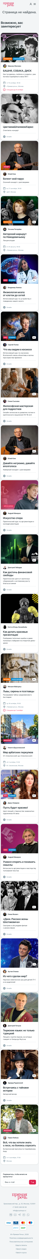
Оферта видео (21, 1249)
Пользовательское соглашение (21, 1242)
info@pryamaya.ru (19, 1210)
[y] (32, 1182)
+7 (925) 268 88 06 (19, 1207)
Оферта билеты (21, 1245)
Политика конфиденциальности (21, 1238)
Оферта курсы (21, 1252)
